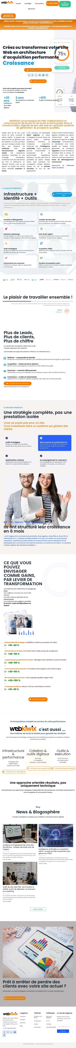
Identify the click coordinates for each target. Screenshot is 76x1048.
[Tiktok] (32, 75)
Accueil (18, 3)
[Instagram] (29, 75)
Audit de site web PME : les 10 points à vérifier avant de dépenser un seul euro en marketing (19, 889)
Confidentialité (51, 1027)
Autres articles (38, 909)
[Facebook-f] (4, 1032)
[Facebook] (39, 75)
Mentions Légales (49, 1017)
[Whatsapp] (36, 75)
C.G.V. (48, 1021)
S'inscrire (63, 1031)
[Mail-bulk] (43, 75)
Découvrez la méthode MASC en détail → (63, 166)
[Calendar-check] (46, 75)
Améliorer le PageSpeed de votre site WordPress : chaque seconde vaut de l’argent (18, 847)
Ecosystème (39, 3)
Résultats (31, 9)
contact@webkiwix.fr (9, 1028)
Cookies (48, 1024)
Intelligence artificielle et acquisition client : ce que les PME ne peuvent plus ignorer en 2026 (54, 851)
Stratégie (27, 3)
